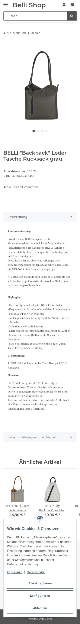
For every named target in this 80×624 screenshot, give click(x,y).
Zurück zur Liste (16, 33)
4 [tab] (46, 131)
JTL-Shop (47, 618)
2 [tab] (38, 131)
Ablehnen (40, 608)
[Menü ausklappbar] (5, 2)
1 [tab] (33, 131)
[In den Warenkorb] (6, 46)
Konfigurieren (40, 595)
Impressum (14, 572)
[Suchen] (72, 16)
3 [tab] (42, 131)
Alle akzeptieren (40, 583)
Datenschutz (36, 572)
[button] (64, 4)
